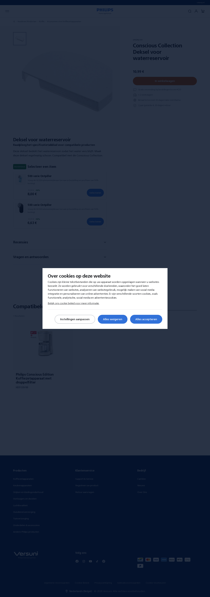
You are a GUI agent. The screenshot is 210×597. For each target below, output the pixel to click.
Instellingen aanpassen (75, 319)
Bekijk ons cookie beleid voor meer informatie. (73, 303)
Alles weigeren (112, 319)
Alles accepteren (146, 319)
